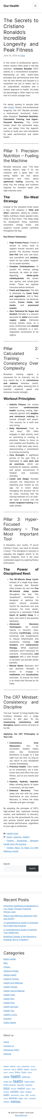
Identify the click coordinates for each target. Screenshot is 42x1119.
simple (20, 1098)
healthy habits (29, 1081)
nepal (33, 1088)
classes (26, 1069)
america (13, 1066)
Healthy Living (10, 1014)
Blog (6, 963)
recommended (14, 1095)
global (6, 1076)
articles (33, 1066)
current (6, 1072)
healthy (26, 837)
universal (32, 1098)
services (13, 1098)
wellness (16, 1101)
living (7, 1088)
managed (13, 1088)
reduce (22, 1095)
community (33, 1069)
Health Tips (9, 1011)
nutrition (14, 1091)
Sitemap (7, 1054)
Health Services (11, 1007)
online (22, 1092)
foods (23, 1072)
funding (29, 1072)
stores (26, 1098)
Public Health (10, 1022)
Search (7, 864)
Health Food (12, 833)
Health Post (9, 1003)
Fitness (7, 967)
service (6, 1098)
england (11, 1072)
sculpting (32, 1095)
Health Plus (9, 999)
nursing (6, 1092)
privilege (28, 1092)
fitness (17, 1072)
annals (19, 1066)
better (20, 1069)
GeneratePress (21, 1115)
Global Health (10, 975)
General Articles (11, 971)
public (6, 1095)
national (28, 1088)
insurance (28, 1085)
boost (9, 837)
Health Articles (10, 987)
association (7, 1069)
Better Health (10, 959)
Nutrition (8, 1018)
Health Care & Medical (14, 991)
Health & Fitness (11, 979)
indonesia (20, 1085)
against (6, 1066)
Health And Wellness (13, 983)
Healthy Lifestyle (10, 1085)
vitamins (6, 1102)
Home (6, 1042)
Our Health (11, 6)
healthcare (26, 1077)
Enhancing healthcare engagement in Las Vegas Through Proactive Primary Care (21, 909)
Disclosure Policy (11, 1050)
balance (13, 1069)
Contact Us (9, 1046)
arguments (26, 1066)
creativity (17, 837)
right (27, 1095)
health (11, 107)
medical (21, 1088)
